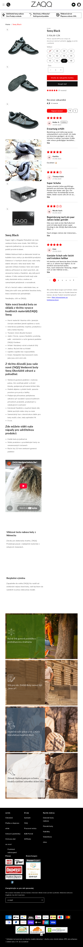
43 (64, 56)
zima (45, 842)
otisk (7, 828)
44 (71, 56)
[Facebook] (41, 935)
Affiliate (27, 839)
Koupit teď (62, 84)
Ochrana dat (10, 839)
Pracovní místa (30, 828)
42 (57, 56)
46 (57, 61)
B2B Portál (28, 834)
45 (50, 61)
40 (71, 51)
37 (50, 51)
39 (64, 51)
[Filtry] (70, 111)
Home (7, 24)
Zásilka (69, 41)
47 (64, 61)
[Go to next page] (74, 280)
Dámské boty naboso (48, 819)
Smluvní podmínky (12, 834)
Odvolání (9, 818)
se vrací (8, 844)
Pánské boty (48, 826)
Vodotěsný (47, 837)
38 (57, 51)
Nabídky (46, 831)
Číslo (49, 65)
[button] (8, 4)
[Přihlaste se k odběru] (41, 900)
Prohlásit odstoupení (12, 850)
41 (50, 56)
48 (71, 61)
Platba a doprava (12, 823)
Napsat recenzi (57, 111)
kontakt (27, 818)
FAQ (26, 823)
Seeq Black (17, 24)
